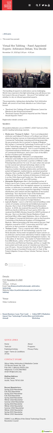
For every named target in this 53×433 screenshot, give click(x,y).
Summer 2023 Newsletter (14, 402)
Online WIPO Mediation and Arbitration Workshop (41, 316)
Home (7, 344)
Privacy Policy (33, 349)
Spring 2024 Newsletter (13, 398)
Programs (31, 346)
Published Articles (11, 349)
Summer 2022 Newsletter (14, 408)
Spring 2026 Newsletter (13, 389)
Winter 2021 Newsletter (14, 414)
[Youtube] (49, 5)
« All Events (7, 34)
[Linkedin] (46, 5)
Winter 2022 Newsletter (14, 406)
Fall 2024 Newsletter (12, 396)
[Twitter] (43, 5)
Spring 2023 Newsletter (13, 404)
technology (7, 288)
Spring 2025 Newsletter (13, 394)
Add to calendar (15, 265)
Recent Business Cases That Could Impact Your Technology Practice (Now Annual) (17, 316)
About (30, 344)
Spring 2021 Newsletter (13, 412)
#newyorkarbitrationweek (21, 286)
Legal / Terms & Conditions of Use (15, 353)
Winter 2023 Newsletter (14, 400)
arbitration (36, 286)
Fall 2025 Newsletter (12, 392)
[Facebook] (40, 5)
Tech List (8, 346)
